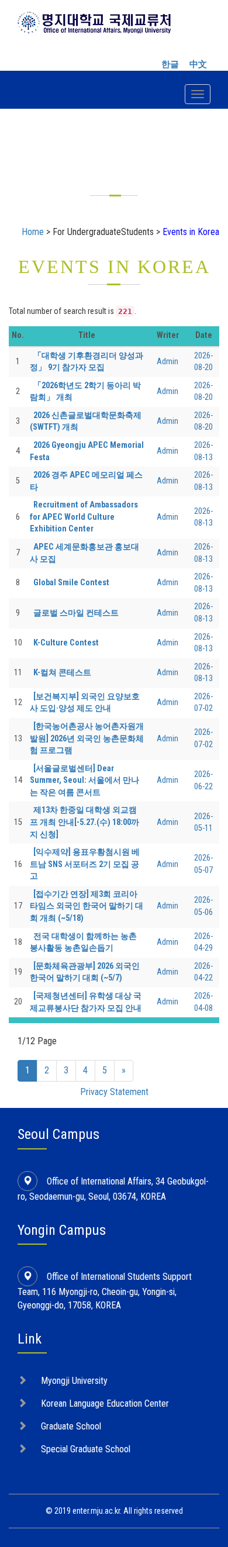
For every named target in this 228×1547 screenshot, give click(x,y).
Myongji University (74, 1380)
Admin (167, 362)
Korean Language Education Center (105, 1403)
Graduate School (71, 1426)
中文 (198, 64)
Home (33, 231)
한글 (170, 64)
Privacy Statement (114, 1091)
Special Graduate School (85, 1449)
